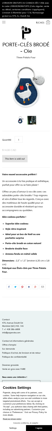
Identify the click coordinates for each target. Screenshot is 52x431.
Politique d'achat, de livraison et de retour (21, 353)
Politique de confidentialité (14, 357)
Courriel (42, 287)
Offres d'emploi (9, 344)
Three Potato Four (25, 57)
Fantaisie (29, 287)
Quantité (6, 139)
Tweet (15, 287)
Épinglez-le (22, 287)
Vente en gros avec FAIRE (13, 369)
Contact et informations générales (18, 341)
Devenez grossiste (10, 365)
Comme (9, 287)
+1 (35, 287)
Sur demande (8, 348)
